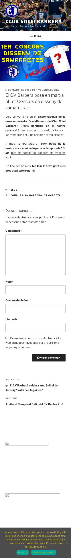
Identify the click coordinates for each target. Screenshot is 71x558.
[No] (66, 543)
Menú (37, 35)
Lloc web (11, 319)
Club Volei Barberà (33, 21)
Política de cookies (44, 552)
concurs (17, 195)
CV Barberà (33, 195)
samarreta (52, 195)
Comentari (13, 230)
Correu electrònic (18, 300)
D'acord (22, 552)
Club (14, 190)
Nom (9, 281)
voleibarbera (48, 90)
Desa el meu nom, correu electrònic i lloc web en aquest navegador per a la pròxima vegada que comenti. (33, 343)
